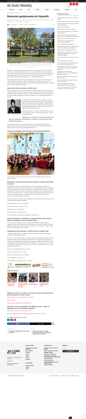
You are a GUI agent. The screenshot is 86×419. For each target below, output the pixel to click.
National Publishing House (13, 1)
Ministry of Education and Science (26, 1)
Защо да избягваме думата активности (65, 44)
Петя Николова (14, 24)
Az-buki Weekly (19, 5)
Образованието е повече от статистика (66, 29)
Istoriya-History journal (48, 360)
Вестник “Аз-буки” (29, 365)
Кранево (43, 313)
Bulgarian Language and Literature (51, 350)
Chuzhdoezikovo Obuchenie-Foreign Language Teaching (51, 362)
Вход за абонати (29, 350)
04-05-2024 (21, 24)
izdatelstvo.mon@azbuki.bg (17, 303)
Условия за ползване (66, 375)
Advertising (56, 9)
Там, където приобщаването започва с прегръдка (68, 21)
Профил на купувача (75, 375)
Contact (47, 9)
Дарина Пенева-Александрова (15, 313)
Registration (77, 1)
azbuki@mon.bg (27, 303)
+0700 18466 (9, 361)
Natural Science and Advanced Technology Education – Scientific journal (52, 356)
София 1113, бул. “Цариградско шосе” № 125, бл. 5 (22, 297)
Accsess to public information (54, 375)
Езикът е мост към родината (63, 27)
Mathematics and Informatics (50, 354)
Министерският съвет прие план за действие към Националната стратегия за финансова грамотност (67, 68)
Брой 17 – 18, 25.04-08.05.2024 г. (26, 12)
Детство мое (37, 313)
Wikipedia (37, 1)
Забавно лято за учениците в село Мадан (66, 38)
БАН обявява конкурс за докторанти (65, 60)
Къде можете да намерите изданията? (31, 348)
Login (72, 1)
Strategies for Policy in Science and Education (51, 348)
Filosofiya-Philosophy (48, 364)
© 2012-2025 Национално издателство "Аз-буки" (15, 375)
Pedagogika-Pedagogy (48, 352)
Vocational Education (48, 358)
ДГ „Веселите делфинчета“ (27, 313)
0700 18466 (13, 300)
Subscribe (67, 9)
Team (29, 9)
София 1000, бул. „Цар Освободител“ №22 (21, 310)
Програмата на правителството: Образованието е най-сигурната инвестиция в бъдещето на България (67, 73)
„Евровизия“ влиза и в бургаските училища (66, 50)
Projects (27, 357)
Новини (13, 12)
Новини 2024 (17, 12)
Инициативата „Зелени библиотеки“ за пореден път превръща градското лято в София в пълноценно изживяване (67, 54)
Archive (37, 9)
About (20, 9)
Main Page (11, 9)
